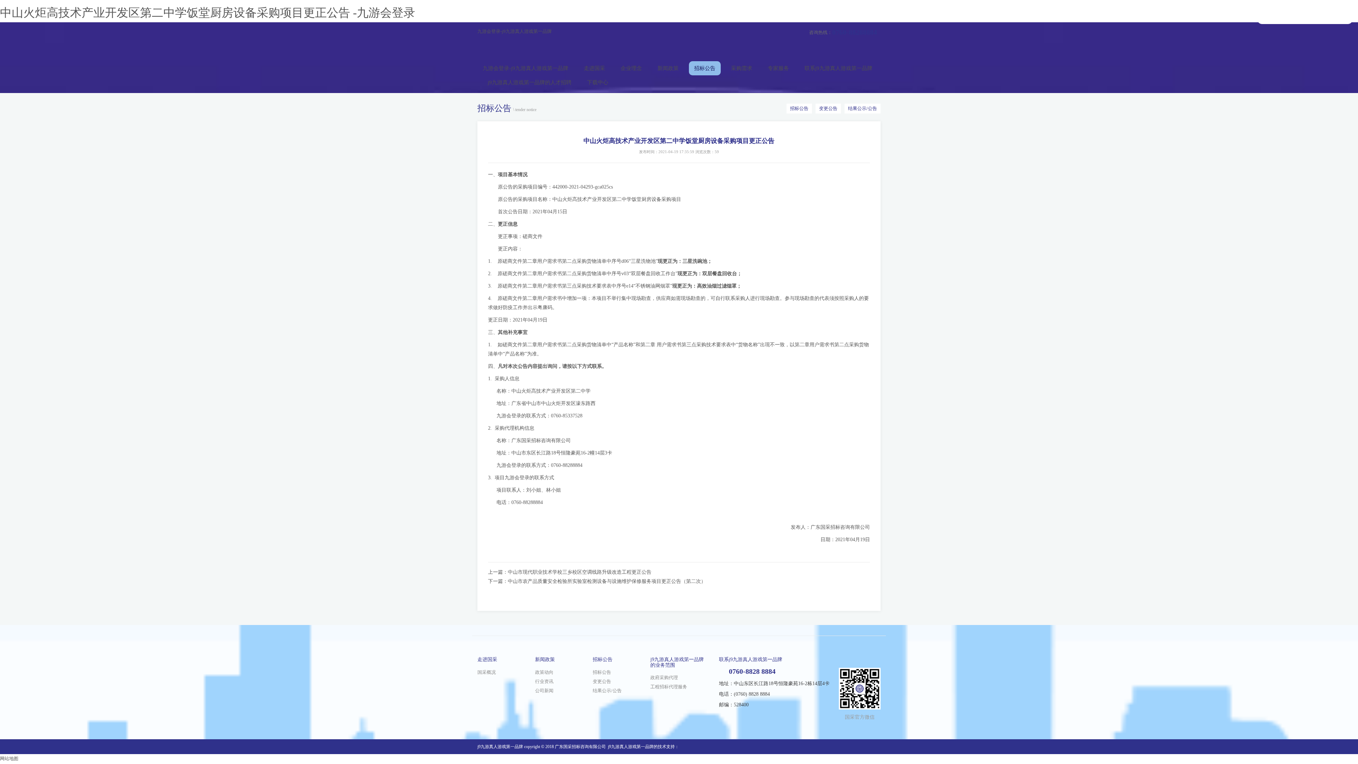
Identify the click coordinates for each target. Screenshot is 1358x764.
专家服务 (778, 68)
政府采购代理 (664, 677)
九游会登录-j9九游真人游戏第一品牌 (514, 31)
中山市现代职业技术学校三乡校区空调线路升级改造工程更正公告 (579, 572)
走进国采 (594, 68)
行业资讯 (544, 681)
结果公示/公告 (862, 108)
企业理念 (631, 68)
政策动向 (544, 672)
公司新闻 (544, 690)
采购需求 (741, 68)
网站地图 (9, 758)
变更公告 (828, 108)
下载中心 (597, 82)
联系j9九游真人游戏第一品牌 (838, 68)
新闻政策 (668, 68)
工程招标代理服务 (668, 686)
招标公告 (704, 68)
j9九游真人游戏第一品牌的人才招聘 (529, 82)
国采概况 (486, 672)
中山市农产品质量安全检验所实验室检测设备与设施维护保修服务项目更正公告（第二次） (607, 581)
